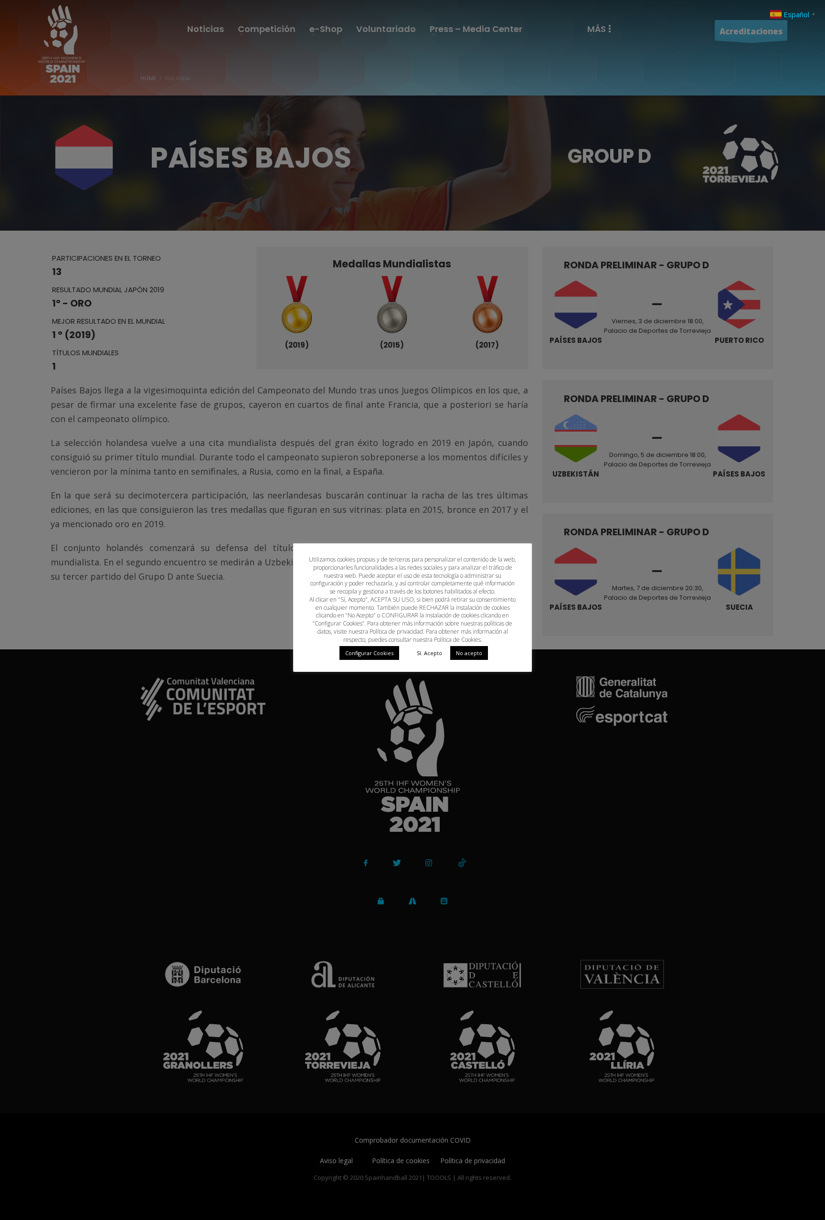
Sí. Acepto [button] (429, 653)
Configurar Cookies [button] (369, 653)
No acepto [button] (469, 653)
